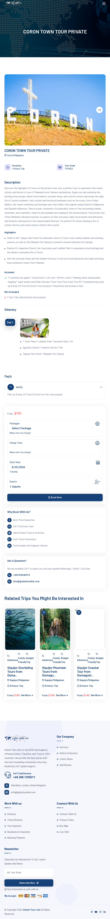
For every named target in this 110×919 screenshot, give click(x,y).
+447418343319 (21, 575)
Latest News (66, 759)
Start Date (15, 462)
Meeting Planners (16, 837)
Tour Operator (14, 826)
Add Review (65, 765)
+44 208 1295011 (24, 777)
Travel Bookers (14, 820)
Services (63, 747)
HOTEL (19, 387)
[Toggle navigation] (104, 3)
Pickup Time (16, 443)
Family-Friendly (22, 660)
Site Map (63, 826)
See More (26, 695)
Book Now (56, 497)
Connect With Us (67, 814)
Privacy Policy (66, 820)
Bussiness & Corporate (18, 832)
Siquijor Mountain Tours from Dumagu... (54, 671)
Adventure (12, 660)
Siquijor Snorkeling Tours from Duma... (20, 671)
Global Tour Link (31, 909)
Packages (15, 423)
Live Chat (64, 832)
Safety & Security (68, 753)
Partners (11, 814)
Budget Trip (30, 660)
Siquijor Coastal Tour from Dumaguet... (88, 671)
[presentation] (10, 110)
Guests (13, 481)
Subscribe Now (27, 883)
